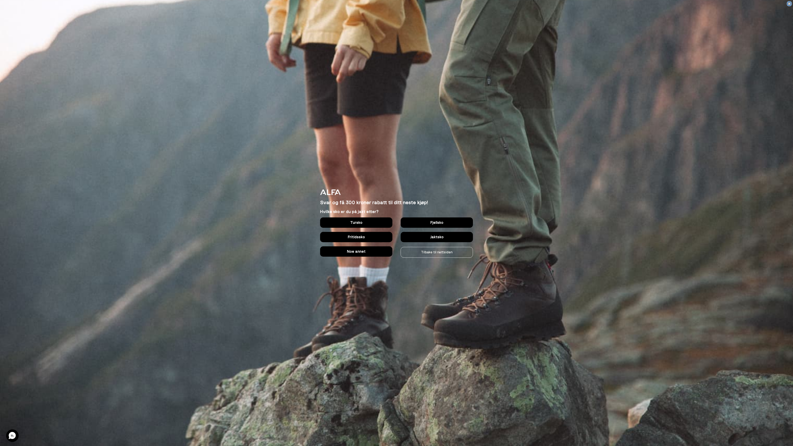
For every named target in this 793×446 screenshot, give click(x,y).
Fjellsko (436, 223)
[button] (12, 435)
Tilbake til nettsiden (436, 252)
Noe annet (356, 251)
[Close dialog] (789, 4)
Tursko (356, 223)
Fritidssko (356, 237)
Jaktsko (437, 237)
